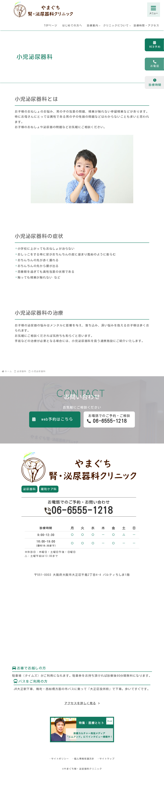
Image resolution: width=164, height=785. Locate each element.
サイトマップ (107, 759)
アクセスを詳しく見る (80, 703)
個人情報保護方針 (84, 759)
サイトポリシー (60, 759)
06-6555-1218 (82, 510)
